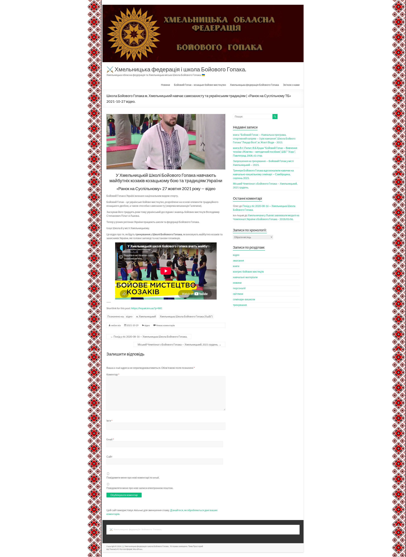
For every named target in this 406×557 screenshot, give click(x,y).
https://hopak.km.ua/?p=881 (146, 308)
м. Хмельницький (146, 316)
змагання (238, 260)
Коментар (112, 374)
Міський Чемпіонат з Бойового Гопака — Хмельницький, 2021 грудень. (179, 344)
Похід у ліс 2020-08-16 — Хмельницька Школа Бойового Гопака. (149, 336)
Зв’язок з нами (291, 84)
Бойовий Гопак (200, 84)
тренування (240, 304)
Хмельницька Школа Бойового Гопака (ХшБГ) (186, 316)
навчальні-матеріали (245, 277)
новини (237, 282)
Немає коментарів (165, 325)
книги (236, 265)
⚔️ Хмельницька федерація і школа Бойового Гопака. (176, 69)
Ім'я (109, 420)
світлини (238, 293)
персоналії (239, 288)
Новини (165, 84)
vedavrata (116, 325)
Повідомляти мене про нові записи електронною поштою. (139, 487)
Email (110, 439)
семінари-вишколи (244, 299)
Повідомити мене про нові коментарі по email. (132, 477)
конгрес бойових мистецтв (248, 271)
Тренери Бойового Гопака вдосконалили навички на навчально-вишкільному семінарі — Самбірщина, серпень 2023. (263, 174)
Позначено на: (115, 316)
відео (129, 316)
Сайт (109, 456)
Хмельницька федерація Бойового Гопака (254, 84)
